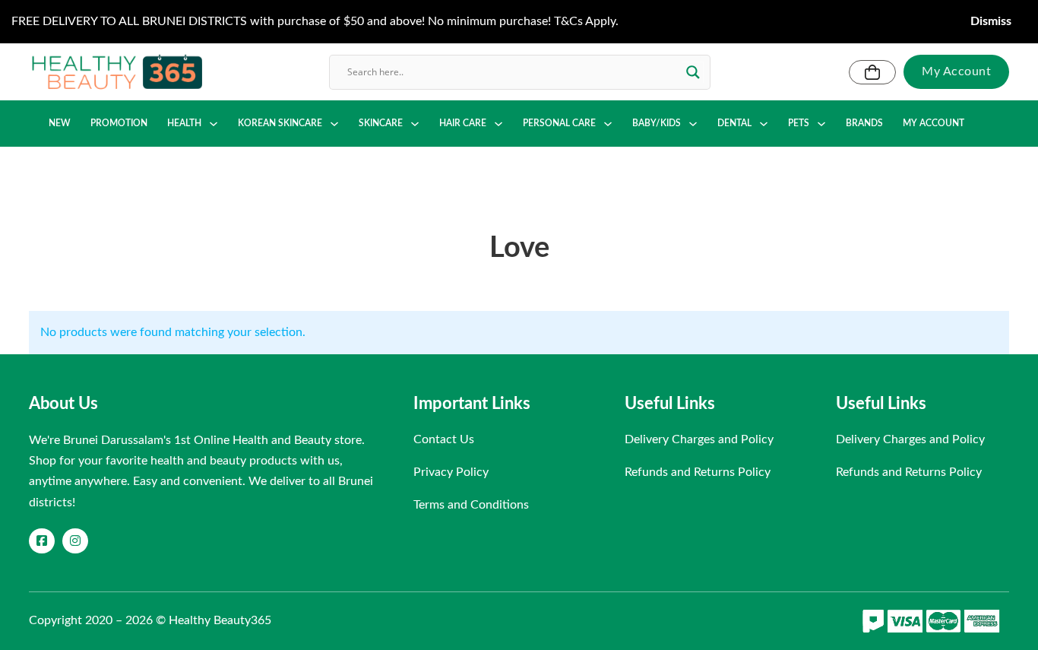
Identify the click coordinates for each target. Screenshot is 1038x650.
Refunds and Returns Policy (698, 472)
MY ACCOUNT (933, 123)
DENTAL (734, 123)
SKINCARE (381, 123)
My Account (956, 71)
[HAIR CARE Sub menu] (498, 124)
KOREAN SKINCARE (280, 123)
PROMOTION (118, 123)
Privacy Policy (451, 472)
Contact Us (443, 439)
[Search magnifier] (693, 72)
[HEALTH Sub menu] (213, 124)
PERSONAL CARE (559, 123)
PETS (798, 123)
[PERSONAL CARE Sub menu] (607, 124)
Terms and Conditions (471, 505)
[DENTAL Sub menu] (763, 124)
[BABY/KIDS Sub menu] (693, 124)
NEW (60, 123)
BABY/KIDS (656, 123)
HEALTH (184, 123)
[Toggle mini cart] (872, 72)
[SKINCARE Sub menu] (414, 124)
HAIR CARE (462, 123)
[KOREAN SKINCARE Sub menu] (334, 124)
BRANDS (864, 123)
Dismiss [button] (990, 21)
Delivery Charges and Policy (699, 439)
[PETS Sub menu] (821, 124)
